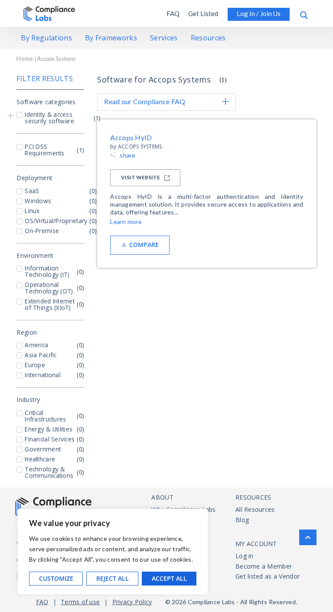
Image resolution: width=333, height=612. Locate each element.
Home (24, 58)
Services (164, 38)
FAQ (173, 13)
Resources (208, 38)
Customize (56, 578)
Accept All (169, 578)
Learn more (126, 221)
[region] (112, 552)
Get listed (203, 13)
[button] (10, 115)
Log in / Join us (259, 13)
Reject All (112, 578)
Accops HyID (131, 137)
